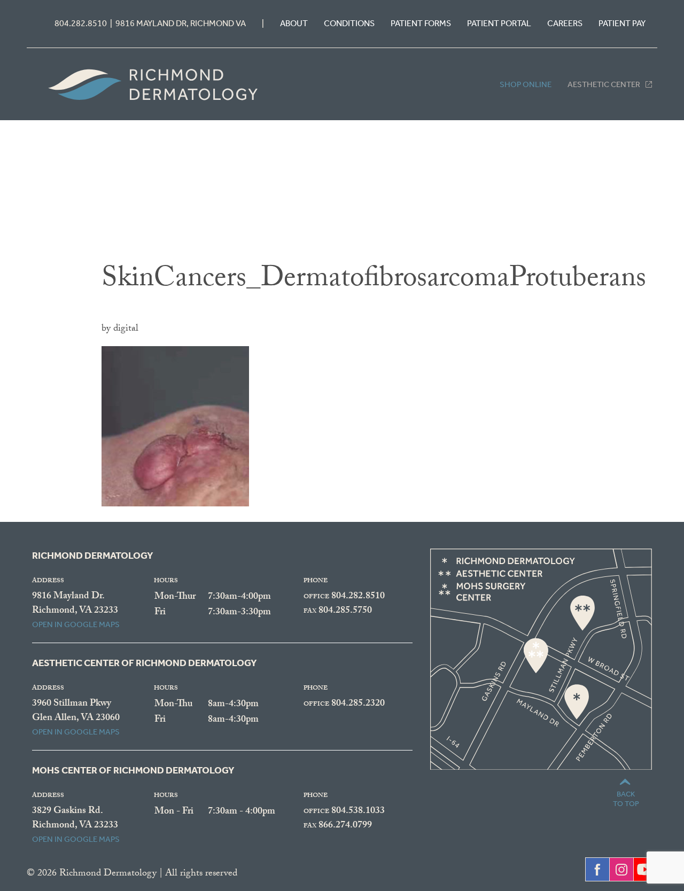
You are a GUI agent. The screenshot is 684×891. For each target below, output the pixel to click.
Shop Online (525, 84)
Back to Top (626, 799)
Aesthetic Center (604, 84)
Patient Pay (622, 23)
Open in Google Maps (76, 624)
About (294, 23)
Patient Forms (421, 23)
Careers (564, 23)
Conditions (349, 23)
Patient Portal (499, 23)
